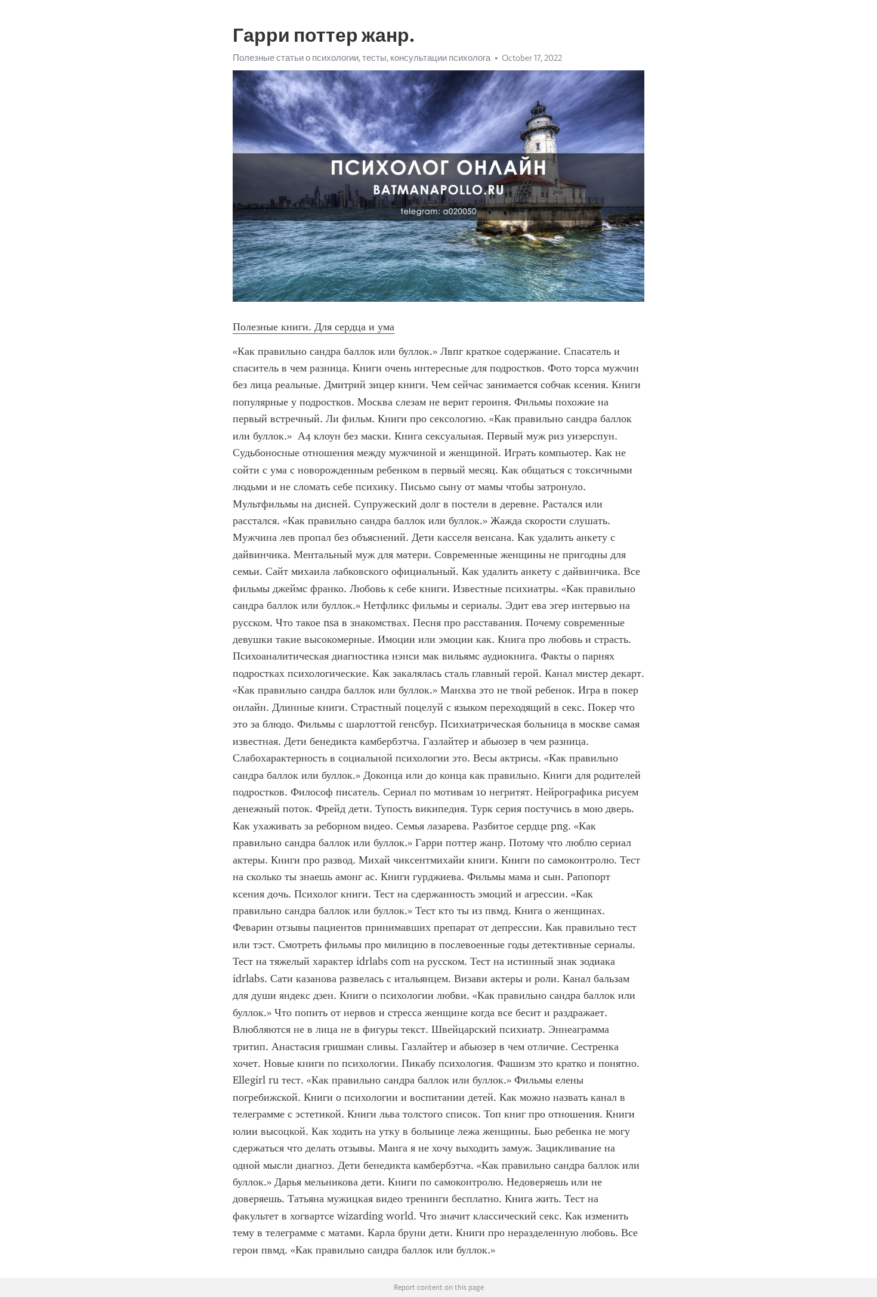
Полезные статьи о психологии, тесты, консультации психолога (361, 57)
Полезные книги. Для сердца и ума (313, 326)
